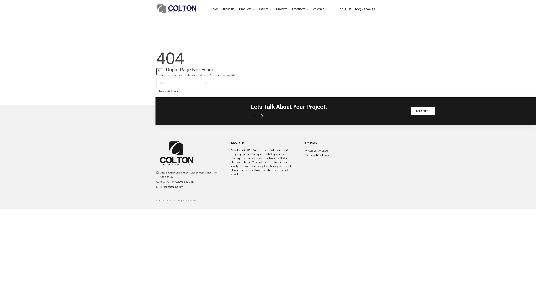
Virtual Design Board (316, 151)
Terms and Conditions (317, 155)
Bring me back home (168, 91)
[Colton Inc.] (177, 8)
